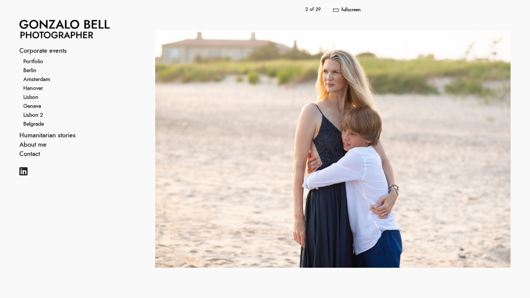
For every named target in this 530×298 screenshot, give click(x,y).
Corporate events (43, 51)
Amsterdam (36, 79)
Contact (29, 154)
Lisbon (30, 97)
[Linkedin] (23, 172)
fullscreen (350, 9)
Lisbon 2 (33, 115)
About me (33, 145)
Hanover (33, 88)
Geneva (32, 106)
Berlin (29, 70)
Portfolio (33, 61)
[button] (431, 149)
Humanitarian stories (47, 135)
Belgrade (33, 124)
